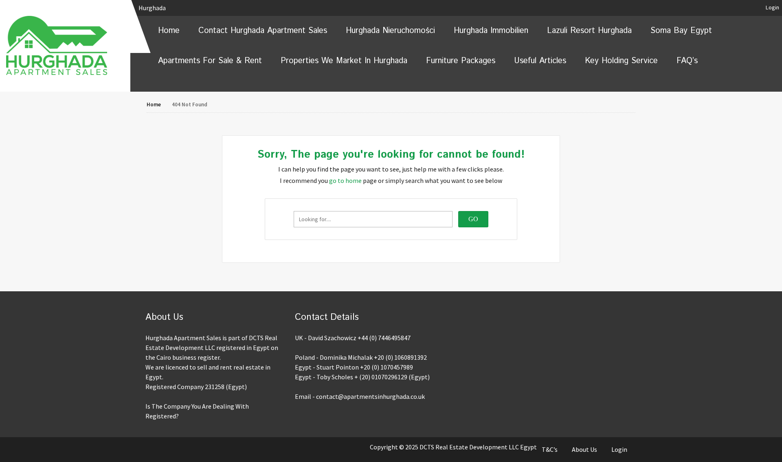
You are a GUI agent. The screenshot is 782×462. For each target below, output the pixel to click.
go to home (345, 180)
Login (772, 7)
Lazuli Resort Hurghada (589, 31)
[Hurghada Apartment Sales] (65, 45)
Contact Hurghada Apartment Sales (262, 31)
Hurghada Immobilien (491, 31)
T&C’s (550, 449)
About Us (584, 449)
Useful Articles (540, 61)
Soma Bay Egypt (681, 31)
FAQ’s (687, 61)
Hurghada (152, 8)
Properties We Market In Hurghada (344, 61)
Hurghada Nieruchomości (390, 31)
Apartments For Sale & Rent (210, 61)
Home (169, 31)
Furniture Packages (460, 61)
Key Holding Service (621, 61)
